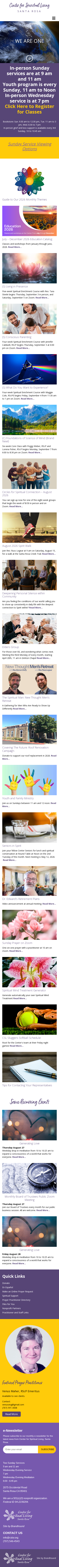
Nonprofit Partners (11, 1308)
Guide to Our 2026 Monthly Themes (24, 199)
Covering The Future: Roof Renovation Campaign (25, 749)
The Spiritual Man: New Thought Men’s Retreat (25, 699)
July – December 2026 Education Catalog (27, 239)
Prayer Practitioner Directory (16, 1299)
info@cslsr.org (10, 1537)
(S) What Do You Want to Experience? (25, 387)
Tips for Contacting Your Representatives (27, 1085)
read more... (15, 247)
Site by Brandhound (13, 1526)
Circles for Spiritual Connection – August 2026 (27, 493)
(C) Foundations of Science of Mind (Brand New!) (28, 439)
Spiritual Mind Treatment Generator (24, 990)
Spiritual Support (10, 1295)
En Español (7, 1287)
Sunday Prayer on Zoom (17, 943)
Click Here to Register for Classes (29, 109)
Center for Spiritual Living (29, 5)
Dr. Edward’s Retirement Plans (20, 899)
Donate (6, 1283)
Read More (11, 1414)
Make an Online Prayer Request (17, 1291)
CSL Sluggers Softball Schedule (21, 1038)
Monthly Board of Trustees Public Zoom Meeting (29, 1198)
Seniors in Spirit (11, 845)
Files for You (8, 1304)
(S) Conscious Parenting (16, 337)
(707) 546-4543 (11, 1541)
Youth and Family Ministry (18, 798)
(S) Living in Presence (15, 286)
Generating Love (29, 1143)
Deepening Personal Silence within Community (23, 594)
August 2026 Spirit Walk (16, 546)
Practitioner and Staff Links (15, 1312)
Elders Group (10, 647)
